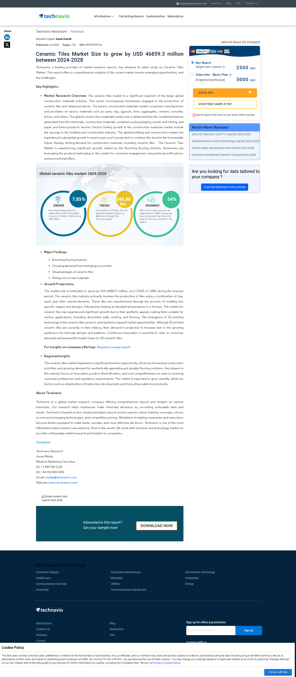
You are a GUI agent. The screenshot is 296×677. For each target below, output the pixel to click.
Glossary (41, 635)
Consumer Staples (47, 572)
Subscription (175, 16)
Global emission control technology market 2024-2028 (225, 141)
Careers (41, 640)
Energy (189, 583)
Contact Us (43, 629)
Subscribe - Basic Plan (212, 74)
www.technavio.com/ (63, 482)
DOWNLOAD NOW (157, 525)
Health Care (43, 578)
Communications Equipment (128, 589)
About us (216, 3)
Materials (77, 31)
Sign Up (248, 630)
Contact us (251, 3)
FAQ (238, 3)
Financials (42, 589)
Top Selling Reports (131, 16)
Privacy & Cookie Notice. (167, 662)
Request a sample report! (113, 347)
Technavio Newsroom (51, 31)
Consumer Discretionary (126, 572)
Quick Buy (206, 92)
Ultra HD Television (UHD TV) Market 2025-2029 (221, 134)
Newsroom (118, 629)
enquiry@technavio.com (193, 3)
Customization (155, 16)
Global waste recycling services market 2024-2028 (223, 148)
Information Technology (200, 572)
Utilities (115, 583)
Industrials (192, 578)
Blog (228, 3)
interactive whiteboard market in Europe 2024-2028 (224, 154)
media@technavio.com (61, 477)
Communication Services (51, 583)
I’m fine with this (278, 672)
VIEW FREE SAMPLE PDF (215, 104)
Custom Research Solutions (224, 187)
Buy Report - (209, 65)
